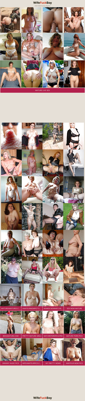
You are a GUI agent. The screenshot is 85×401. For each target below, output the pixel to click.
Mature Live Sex (42, 90)
